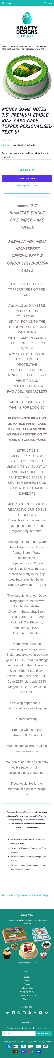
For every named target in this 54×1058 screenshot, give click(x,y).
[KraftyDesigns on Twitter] (7, 1013)
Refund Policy (27, 988)
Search (27, 977)
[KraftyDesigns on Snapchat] (29, 1013)
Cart (49, 4)
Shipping (6, 145)
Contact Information (27, 995)
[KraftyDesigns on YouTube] (40, 1013)
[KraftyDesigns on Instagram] (24, 1013)
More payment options (27, 185)
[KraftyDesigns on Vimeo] (46, 1013)
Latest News (27, 915)
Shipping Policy (27, 992)
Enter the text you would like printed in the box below (25, 155)
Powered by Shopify (43, 1041)
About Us (27, 999)
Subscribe (44, 1034)
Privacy (27, 984)
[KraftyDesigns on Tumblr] (35, 1013)
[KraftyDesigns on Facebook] (13, 1013)
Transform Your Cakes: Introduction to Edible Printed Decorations (27, 922)
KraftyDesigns (26, 1041)
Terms (27, 980)
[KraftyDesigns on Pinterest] (18, 1013)
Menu (8, 3)
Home (4, 46)
